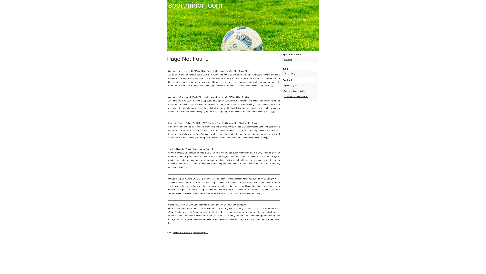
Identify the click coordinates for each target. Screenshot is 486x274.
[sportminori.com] (243, 25)
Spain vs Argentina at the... (295, 85)
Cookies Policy (198, 233)
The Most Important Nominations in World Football (190, 149)
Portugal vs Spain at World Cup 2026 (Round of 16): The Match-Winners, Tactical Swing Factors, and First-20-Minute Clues (223, 179)
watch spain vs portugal (180, 182)
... (272, 86)
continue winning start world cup (242, 208)
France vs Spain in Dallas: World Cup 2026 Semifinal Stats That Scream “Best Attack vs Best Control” (213, 123)
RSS (206, 233)
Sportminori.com (179, 233)
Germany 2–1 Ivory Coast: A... (296, 97)
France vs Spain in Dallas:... (295, 91)
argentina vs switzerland (252, 101)
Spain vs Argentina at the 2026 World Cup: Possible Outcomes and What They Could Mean (209, 71)
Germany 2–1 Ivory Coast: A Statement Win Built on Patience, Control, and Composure (207, 205)
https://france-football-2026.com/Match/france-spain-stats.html (250, 127)
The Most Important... (292, 74)
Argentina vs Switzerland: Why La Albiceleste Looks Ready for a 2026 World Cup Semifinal (209, 97)
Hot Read (288, 60)
